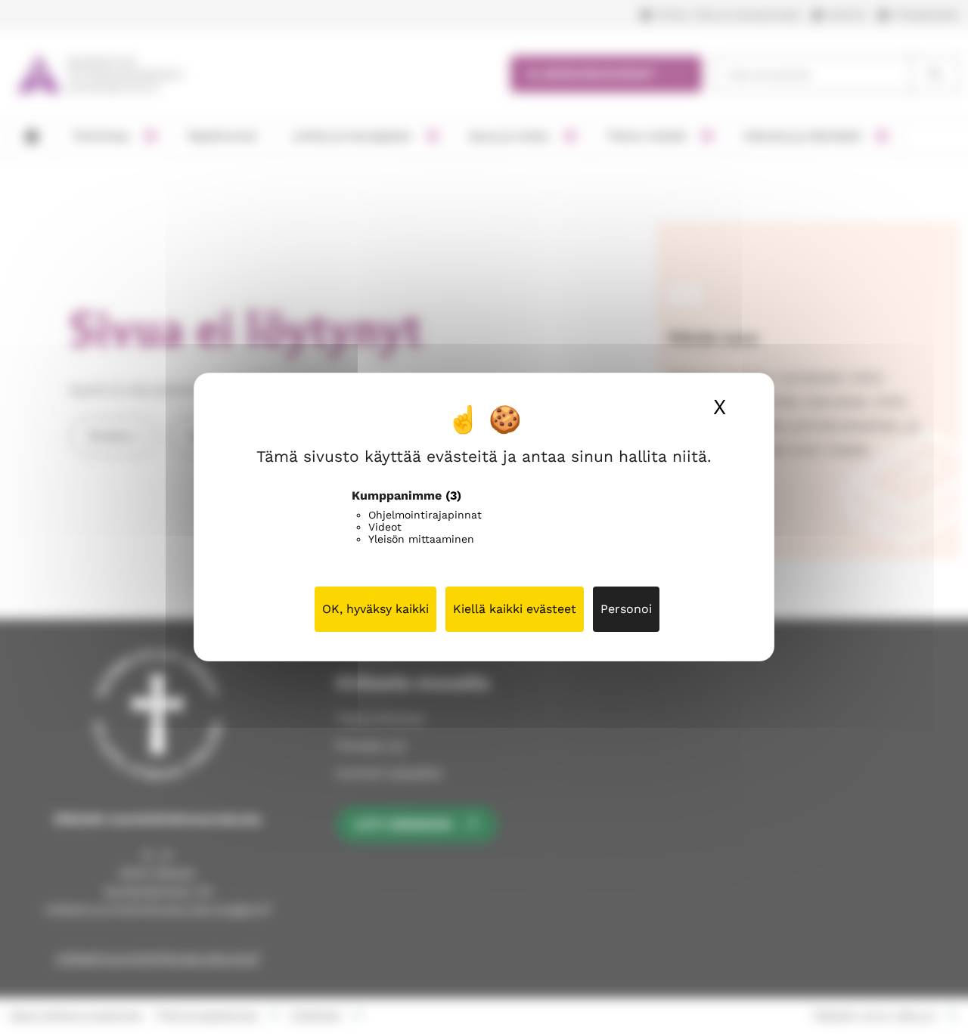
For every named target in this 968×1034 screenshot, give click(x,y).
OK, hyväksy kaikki (375, 609)
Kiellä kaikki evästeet (514, 609)
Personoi (626, 609)
